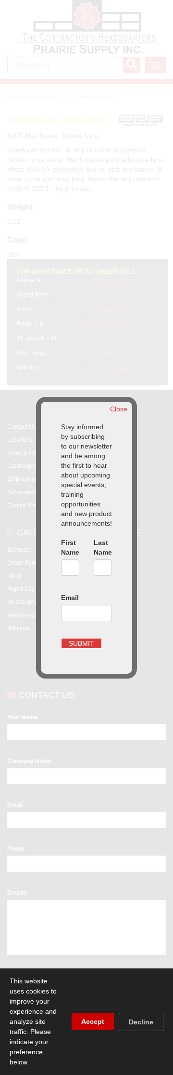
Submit (81, 643)
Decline (141, 1022)
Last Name (103, 547)
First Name (70, 547)
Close (118, 409)
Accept (92, 1021)
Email (70, 597)
